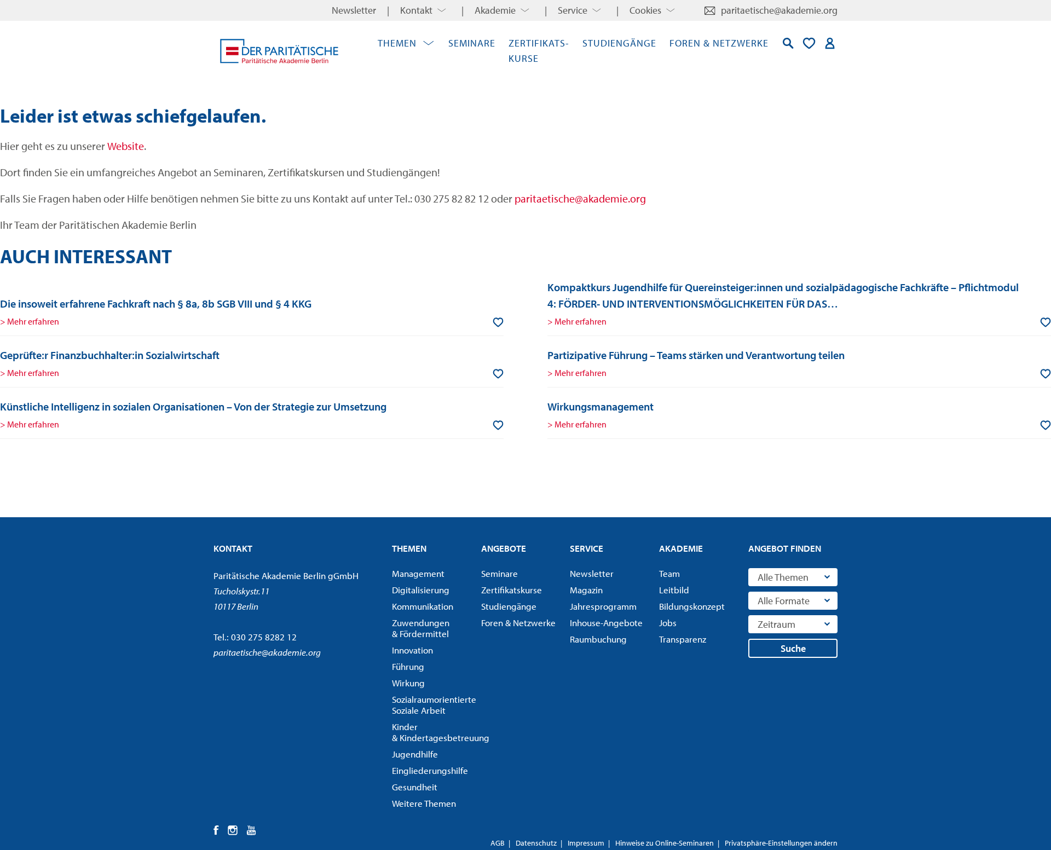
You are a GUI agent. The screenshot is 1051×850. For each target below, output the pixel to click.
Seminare (471, 43)
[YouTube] (251, 830)
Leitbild (674, 590)
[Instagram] (233, 830)
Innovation (412, 650)
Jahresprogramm (603, 606)
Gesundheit (414, 787)
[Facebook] (216, 830)
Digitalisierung (420, 590)
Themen (397, 43)
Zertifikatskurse (511, 590)
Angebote (503, 548)
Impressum (586, 843)
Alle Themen (783, 577)
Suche (793, 648)
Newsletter (354, 10)
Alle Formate (784, 600)
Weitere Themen (424, 803)
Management (418, 573)
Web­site (125, 146)
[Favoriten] (809, 43)
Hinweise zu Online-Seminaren (664, 843)
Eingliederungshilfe (430, 770)
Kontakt (416, 10)
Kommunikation (422, 606)
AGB (497, 843)
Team (669, 573)
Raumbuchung (598, 639)
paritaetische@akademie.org (779, 10)
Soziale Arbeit (433, 705)
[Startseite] (279, 51)
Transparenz (682, 639)
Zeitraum (776, 624)
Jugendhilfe (415, 754)
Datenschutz (536, 843)
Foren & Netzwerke (719, 43)
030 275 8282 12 (264, 637)
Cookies (645, 10)
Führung (408, 666)
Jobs (668, 622)
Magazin (586, 590)
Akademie (495, 10)
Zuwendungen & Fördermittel (420, 628)
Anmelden (830, 43)
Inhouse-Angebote (606, 622)
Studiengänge (619, 43)
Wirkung (408, 683)
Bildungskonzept (692, 606)
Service (572, 10)
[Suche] (788, 43)
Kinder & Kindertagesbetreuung (433, 732)
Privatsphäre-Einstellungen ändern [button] (781, 843)
